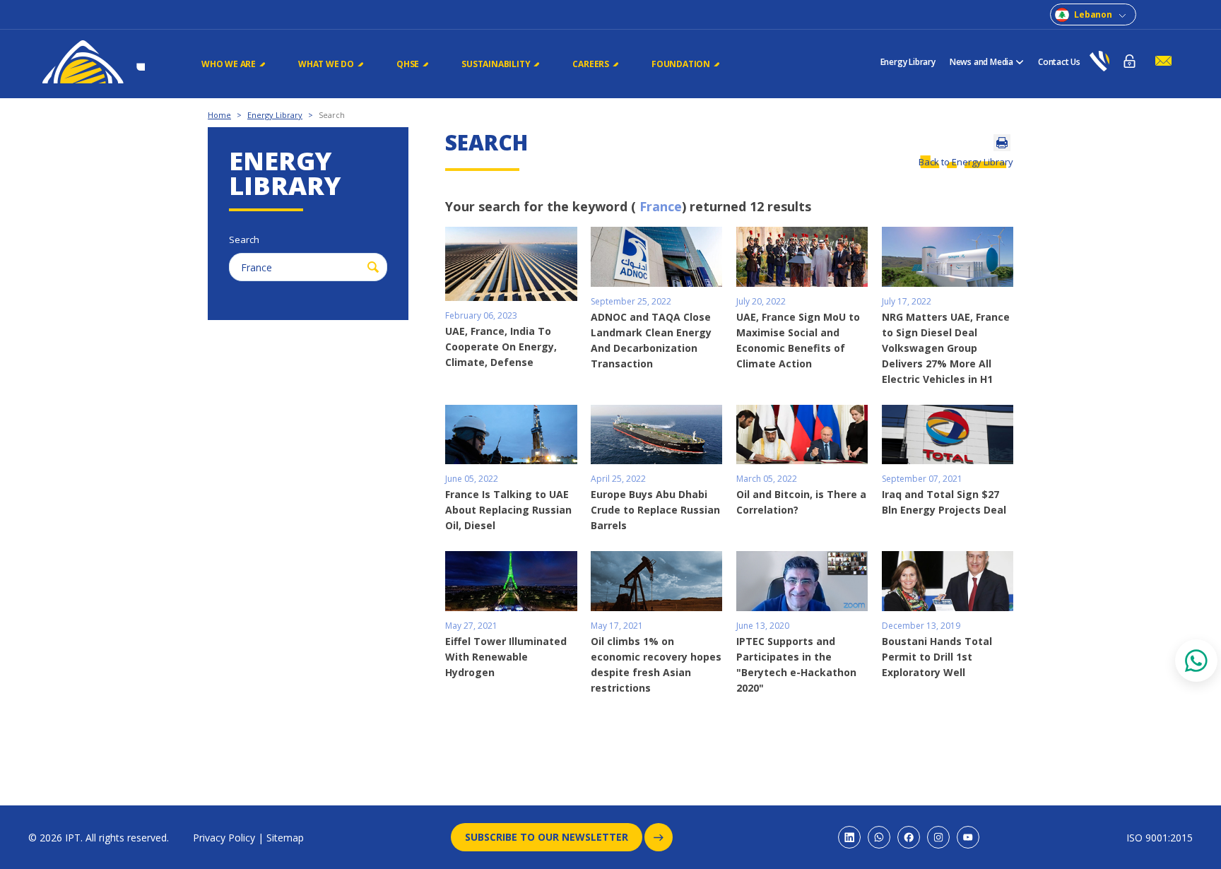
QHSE (407, 64)
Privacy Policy (224, 837)
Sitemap (285, 837)
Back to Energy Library (966, 161)
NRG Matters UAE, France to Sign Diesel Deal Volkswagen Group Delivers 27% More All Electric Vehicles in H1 (946, 348)
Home (219, 115)
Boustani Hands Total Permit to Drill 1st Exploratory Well (937, 656)
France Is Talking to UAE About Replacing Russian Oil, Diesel (508, 509)
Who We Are (228, 64)
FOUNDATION (680, 64)
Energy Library (908, 62)
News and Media (981, 62)
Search (332, 115)
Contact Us (1059, 62)
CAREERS (590, 64)
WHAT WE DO (326, 64)
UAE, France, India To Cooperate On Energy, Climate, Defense (501, 346)
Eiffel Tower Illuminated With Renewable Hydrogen (506, 656)
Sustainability (495, 64)
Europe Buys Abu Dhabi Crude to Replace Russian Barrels (655, 509)
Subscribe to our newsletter (546, 837)
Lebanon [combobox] (1093, 14)
